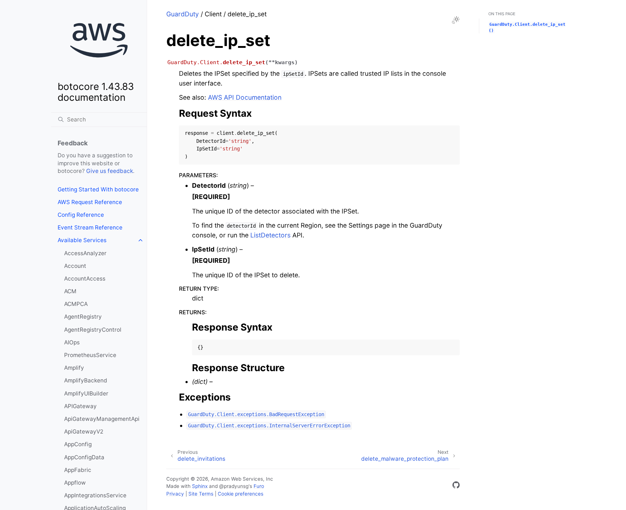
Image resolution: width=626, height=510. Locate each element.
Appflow (75, 482)
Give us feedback (109, 170)
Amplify (74, 367)
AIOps (72, 342)
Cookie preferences (240, 494)
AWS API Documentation (244, 97)
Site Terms (200, 494)
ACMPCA (76, 303)
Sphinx (200, 486)
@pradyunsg (234, 486)
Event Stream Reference (90, 227)
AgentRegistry (83, 316)
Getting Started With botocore (98, 189)
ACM (70, 291)
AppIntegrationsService (95, 495)
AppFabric (77, 470)
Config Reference (81, 214)
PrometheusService (90, 355)
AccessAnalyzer (85, 253)
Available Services (82, 240)
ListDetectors (270, 235)
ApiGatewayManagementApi (101, 418)
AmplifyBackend (85, 380)
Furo (259, 486)
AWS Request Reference (90, 202)
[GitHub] (456, 486)
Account (75, 265)
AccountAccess (84, 278)
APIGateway (80, 406)
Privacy (175, 494)
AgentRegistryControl (92, 329)
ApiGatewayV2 (83, 431)
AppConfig (78, 444)
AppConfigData (84, 457)
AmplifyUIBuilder (86, 393)
